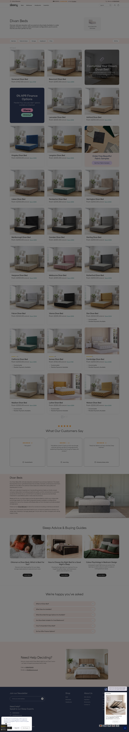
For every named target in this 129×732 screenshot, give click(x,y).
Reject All (17, 728)
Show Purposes (25, 728)
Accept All (8, 728)
